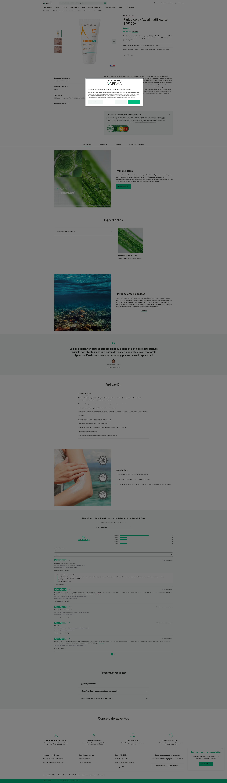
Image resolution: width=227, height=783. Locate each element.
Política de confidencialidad (128, 97)
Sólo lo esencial (121, 101)
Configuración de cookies (95, 101)
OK (134, 101)
